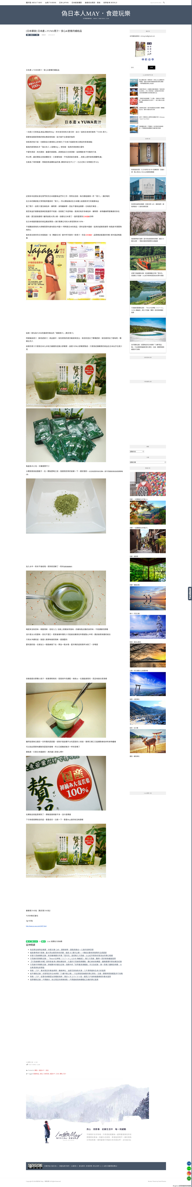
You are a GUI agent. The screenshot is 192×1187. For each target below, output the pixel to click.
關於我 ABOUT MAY (34, 3)
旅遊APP (52, 1074)
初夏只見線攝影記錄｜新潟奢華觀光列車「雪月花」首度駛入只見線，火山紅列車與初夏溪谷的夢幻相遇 (71, 955)
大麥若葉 (46, 1074)
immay (44, 35)
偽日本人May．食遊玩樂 (96, 13)
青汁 (64, 1074)
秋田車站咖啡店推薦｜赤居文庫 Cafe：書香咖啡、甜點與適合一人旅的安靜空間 (62, 949)
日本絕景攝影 (77, 3)
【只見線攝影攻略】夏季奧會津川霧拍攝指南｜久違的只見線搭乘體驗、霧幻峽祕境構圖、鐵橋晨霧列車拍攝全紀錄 (76, 961)
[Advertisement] (74, 54)
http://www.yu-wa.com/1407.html (36, 926)
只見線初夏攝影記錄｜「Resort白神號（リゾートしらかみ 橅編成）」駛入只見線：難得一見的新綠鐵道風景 (73, 958)
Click (190, 593)
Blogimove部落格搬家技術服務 (182, 1186)
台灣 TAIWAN (50, 3)
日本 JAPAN (64, 3)
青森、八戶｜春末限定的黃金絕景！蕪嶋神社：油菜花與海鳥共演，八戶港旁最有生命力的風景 (68, 970)
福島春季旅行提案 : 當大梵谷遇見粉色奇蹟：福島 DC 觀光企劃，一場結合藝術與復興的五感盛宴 (68, 952)
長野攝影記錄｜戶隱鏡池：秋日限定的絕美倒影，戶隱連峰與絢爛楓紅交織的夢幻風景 (64, 979)
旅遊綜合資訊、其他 (92, 3)
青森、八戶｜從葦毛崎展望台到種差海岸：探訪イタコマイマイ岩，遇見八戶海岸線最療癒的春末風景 (70, 976)
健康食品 (36, 1074)
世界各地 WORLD (110, 3)
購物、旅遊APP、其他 (32, 35)
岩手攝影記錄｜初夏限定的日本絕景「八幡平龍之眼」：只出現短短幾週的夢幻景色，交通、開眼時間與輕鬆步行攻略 (76, 973)
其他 (41, 1074)
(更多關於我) (127, 1140)
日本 (57, 1074)
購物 (61, 1074)
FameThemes (162, 1181)
